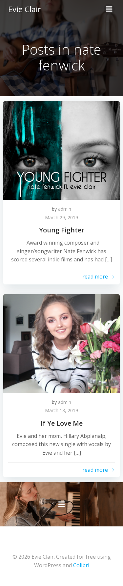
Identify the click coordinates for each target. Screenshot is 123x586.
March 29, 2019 (61, 217)
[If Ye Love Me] (61, 343)
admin (64, 209)
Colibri (81, 565)
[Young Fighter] (61, 149)
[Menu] (109, 9)
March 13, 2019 (61, 410)
